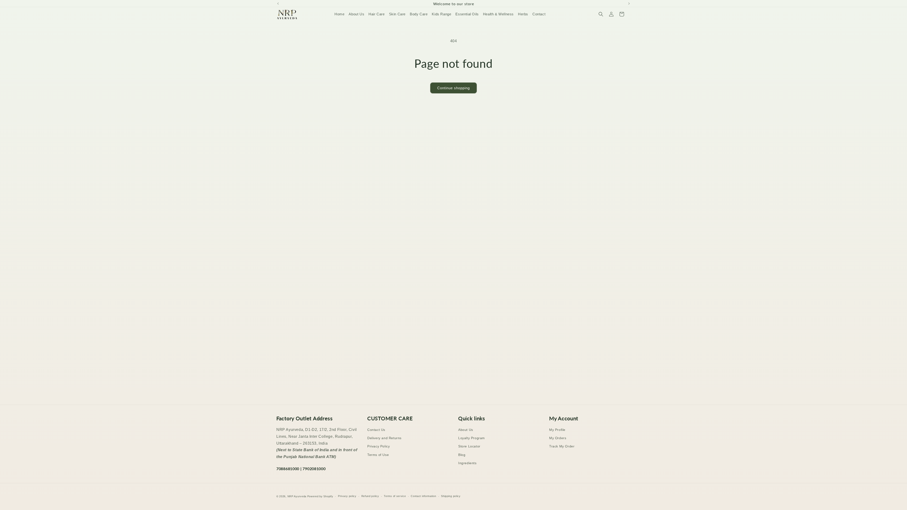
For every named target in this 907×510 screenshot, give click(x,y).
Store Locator (469, 446)
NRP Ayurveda (296, 496)
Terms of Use (378, 455)
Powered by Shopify (320, 496)
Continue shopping (453, 88)
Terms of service (395, 496)
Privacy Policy (378, 446)
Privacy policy (347, 496)
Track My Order (561, 446)
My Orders (557, 438)
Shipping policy (451, 496)
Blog (461, 455)
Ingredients (467, 463)
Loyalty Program (471, 438)
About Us (465, 430)
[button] (601, 14)
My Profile (557, 430)
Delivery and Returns (384, 438)
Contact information (423, 496)
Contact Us (376, 430)
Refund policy (370, 496)
